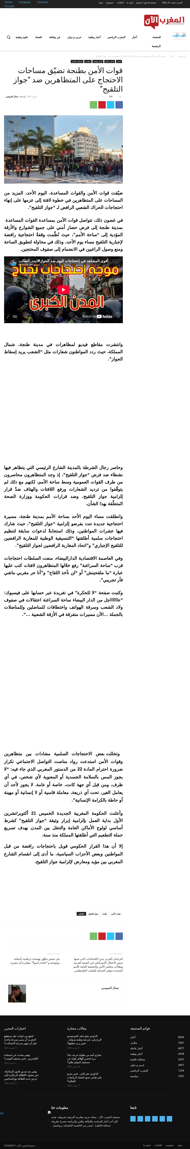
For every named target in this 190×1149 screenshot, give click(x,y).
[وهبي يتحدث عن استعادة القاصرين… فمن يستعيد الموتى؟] (51, 1059)
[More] (85, 105)
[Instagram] (35, 2)
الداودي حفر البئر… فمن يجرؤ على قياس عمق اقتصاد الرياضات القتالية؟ (84, 1077)
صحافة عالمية (77, 61)
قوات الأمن (115, 913)
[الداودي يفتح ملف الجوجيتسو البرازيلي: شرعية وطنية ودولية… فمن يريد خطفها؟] (114, 1040)
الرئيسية (182, 56)
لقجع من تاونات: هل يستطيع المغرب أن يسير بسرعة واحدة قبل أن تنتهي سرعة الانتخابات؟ (20, 1040)
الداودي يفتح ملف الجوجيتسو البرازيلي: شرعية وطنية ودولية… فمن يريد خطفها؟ (84, 1040)
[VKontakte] (133, 1118)
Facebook (42, 2)
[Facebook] (53, 2)
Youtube (9, 6)
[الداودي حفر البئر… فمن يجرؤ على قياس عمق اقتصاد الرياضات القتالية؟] (114, 1078)
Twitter (8, 2)
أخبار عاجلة (109, 61)
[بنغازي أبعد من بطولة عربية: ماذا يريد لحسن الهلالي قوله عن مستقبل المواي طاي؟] (114, 1059)
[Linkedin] (147, 1118)
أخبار (172, 56)
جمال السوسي (12, 96)
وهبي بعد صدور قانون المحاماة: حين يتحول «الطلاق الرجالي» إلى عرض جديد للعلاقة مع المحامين (21, 1075)
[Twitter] (17, 2)
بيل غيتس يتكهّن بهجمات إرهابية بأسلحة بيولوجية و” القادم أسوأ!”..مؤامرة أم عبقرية (35, 960)
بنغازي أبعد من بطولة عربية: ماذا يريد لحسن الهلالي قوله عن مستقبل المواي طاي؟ (84, 1058)
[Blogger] (169, 1118)
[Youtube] (15, 6)
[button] (8, 37)
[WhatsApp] (93, 105)
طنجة (104, 913)
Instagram (24, 2)
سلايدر (87, 61)
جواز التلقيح (93, 913)
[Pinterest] (102, 105)
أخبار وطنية (98, 61)
